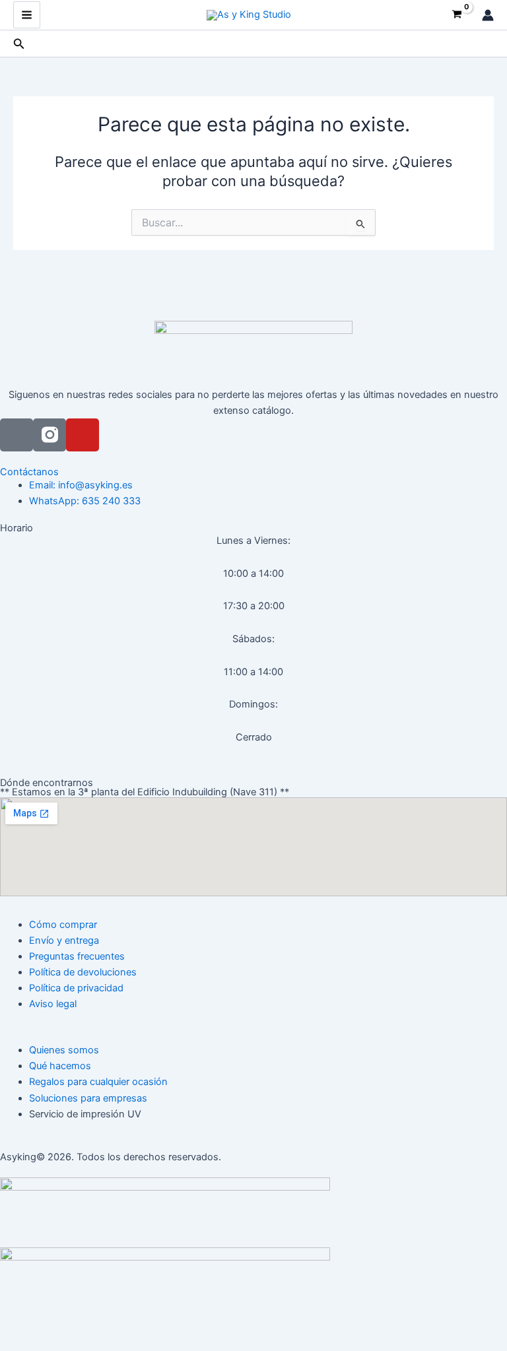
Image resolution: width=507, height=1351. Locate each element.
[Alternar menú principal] (26, 14)
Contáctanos (29, 472)
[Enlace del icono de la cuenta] (488, 15)
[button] (19, 44)
